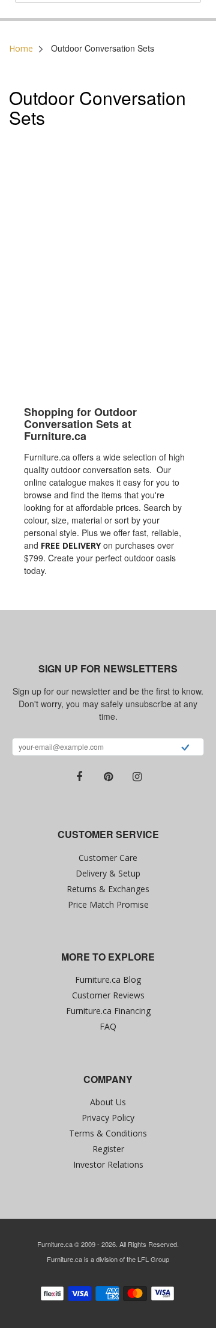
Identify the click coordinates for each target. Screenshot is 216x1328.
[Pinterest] (108, 777)
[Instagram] (137, 777)
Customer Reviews (108, 995)
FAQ (108, 1026)
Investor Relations (108, 1164)
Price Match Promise (108, 904)
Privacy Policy (108, 1117)
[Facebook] (79, 777)
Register (108, 1148)
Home (21, 48)
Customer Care (108, 857)
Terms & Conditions (108, 1133)
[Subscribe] (185, 748)
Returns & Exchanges (108, 889)
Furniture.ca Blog (108, 979)
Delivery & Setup (108, 873)
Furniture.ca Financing (108, 1010)
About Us (108, 1102)
